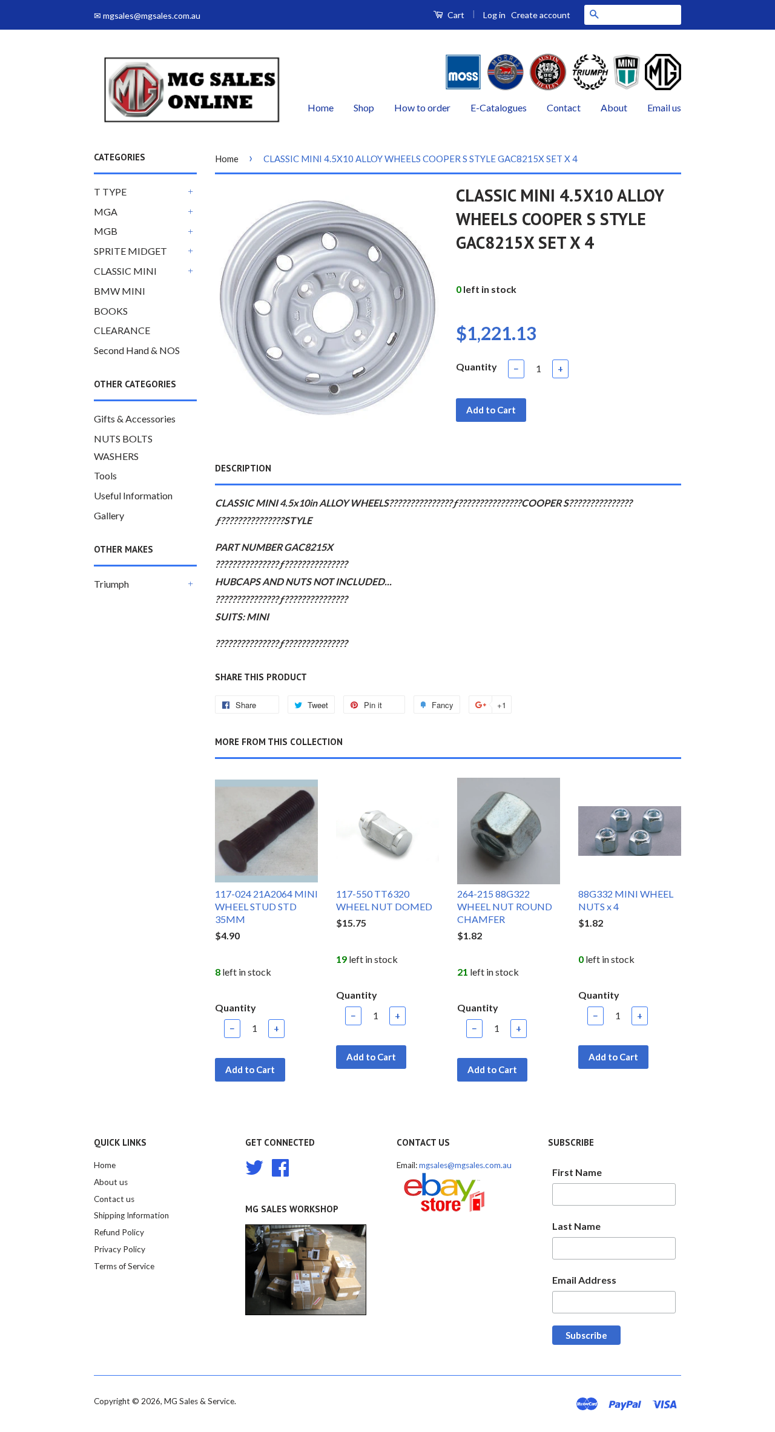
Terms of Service (124, 1266)
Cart (455, 15)
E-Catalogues (498, 107)
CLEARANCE (122, 330)
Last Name (576, 1226)
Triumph (111, 584)
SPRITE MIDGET (130, 251)
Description (243, 468)
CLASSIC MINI (125, 271)
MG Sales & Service (199, 1401)
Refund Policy (119, 1232)
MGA (105, 211)
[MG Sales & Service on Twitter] (254, 1166)
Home (321, 107)
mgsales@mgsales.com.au (465, 1165)
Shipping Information (131, 1215)
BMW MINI (119, 291)
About (614, 107)
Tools (105, 475)
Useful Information (133, 495)
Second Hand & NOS (137, 350)
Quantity (476, 366)
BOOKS (111, 311)
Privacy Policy (119, 1249)
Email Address (584, 1280)
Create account (540, 15)
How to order (422, 107)
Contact (564, 107)
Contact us (114, 1199)
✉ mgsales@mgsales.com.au (147, 15)
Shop (364, 107)
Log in (494, 15)
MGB (105, 231)
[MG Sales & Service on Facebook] (280, 1166)
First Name (577, 1172)
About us (111, 1182)
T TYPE (110, 191)
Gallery (109, 515)
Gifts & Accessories (135, 418)
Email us (664, 107)
